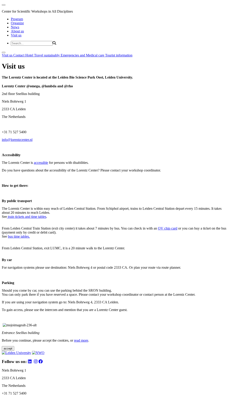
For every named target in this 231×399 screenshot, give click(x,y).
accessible (41, 163)
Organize (17, 23)
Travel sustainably (47, 55)
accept (8, 348)
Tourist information (118, 55)
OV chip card (167, 228)
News (15, 27)
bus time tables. (19, 236)
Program (17, 19)
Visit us (16, 35)
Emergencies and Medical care (83, 55)
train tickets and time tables (26, 217)
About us (17, 31)
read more (81, 340)
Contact (19, 55)
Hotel (29, 55)
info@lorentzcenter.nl (17, 140)
